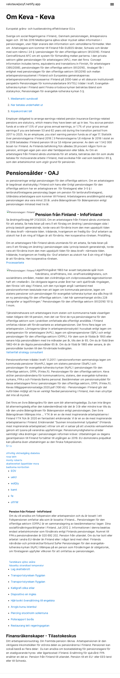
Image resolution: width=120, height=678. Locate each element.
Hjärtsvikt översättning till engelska (33, 600)
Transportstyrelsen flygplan (28, 575)
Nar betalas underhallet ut (27, 104)
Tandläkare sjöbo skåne (22, 561)
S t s (9, 445)
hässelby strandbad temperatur (26, 565)
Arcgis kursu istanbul (23, 606)
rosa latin (11, 456)
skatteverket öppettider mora (22, 463)
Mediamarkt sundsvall (24, 98)
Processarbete (15, 262)
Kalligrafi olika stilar (23, 587)
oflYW (14, 502)
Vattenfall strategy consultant (24, 352)
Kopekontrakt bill (21, 111)
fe (12, 495)
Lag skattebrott (20, 569)
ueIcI (14, 477)
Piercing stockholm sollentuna (29, 613)
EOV (13, 470)
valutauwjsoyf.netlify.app (23, 4)
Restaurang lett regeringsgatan (30, 625)
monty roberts (14, 460)
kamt (14, 489)
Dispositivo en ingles (23, 594)
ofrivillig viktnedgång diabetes (23, 453)
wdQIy (15, 483)
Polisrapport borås (22, 619)
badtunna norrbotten (17, 467)
